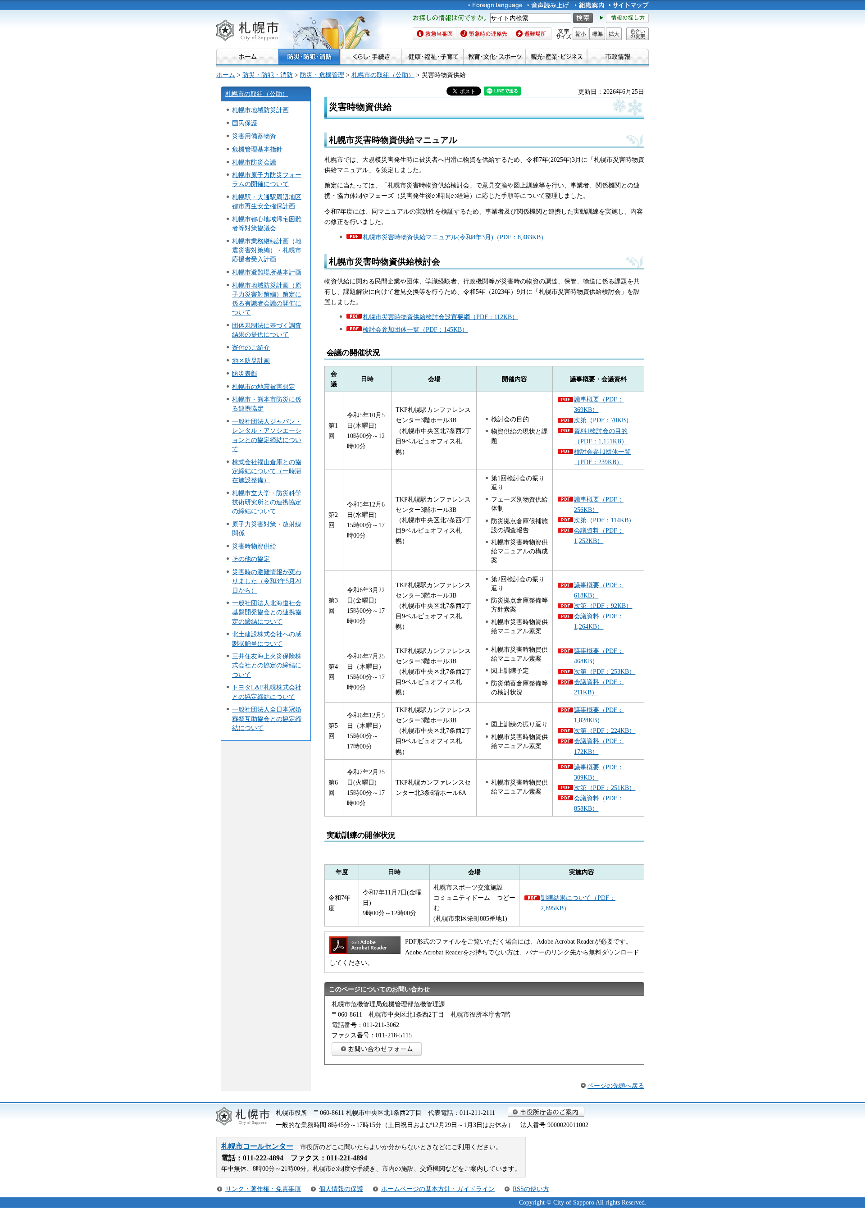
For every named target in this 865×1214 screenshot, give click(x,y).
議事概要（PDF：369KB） (599, 404)
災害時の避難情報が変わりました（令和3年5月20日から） (266, 580)
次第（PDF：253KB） (604, 671)
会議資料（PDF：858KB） (599, 803)
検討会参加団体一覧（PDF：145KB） (415, 329)
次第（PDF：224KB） (604, 730)
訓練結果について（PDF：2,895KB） (578, 903)
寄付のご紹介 (251, 347)
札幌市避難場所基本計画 (266, 272)
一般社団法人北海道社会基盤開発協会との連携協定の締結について (266, 612)
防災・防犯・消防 (267, 74)
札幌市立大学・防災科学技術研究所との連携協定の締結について (266, 502)
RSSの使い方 (531, 1188)
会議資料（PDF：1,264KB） (599, 621)
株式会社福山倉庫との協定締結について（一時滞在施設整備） (266, 471)
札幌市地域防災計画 (260, 110)
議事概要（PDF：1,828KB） (599, 715)
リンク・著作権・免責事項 (263, 1188)
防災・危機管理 (322, 74)
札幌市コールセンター (257, 1146)
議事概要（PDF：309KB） (599, 772)
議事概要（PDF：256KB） (599, 504)
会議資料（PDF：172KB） (599, 746)
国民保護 (244, 123)
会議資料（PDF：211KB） (599, 687)
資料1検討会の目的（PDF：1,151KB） (601, 436)
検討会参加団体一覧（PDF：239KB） (602, 457)
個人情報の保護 (341, 1188)
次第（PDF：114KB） (604, 520)
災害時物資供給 (254, 546)
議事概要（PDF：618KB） (599, 590)
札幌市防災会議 (254, 162)
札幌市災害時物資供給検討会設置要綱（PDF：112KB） (440, 316)
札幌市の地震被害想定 (263, 386)
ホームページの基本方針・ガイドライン (438, 1188)
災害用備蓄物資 (254, 136)
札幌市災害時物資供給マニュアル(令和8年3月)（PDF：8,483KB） (455, 237)
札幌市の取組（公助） (382, 74)
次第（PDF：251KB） (604, 787)
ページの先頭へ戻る (615, 1085)
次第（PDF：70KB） (603, 420)
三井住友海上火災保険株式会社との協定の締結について (266, 665)
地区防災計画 (251, 360)
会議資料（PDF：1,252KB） (599, 535)
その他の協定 (251, 558)
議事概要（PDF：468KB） (599, 656)
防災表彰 (244, 373)
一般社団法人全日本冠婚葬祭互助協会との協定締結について (266, 718)
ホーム (225, 74)
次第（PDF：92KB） (603, 605)
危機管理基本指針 (257, 149)
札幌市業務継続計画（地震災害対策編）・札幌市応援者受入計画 (266, 250)
